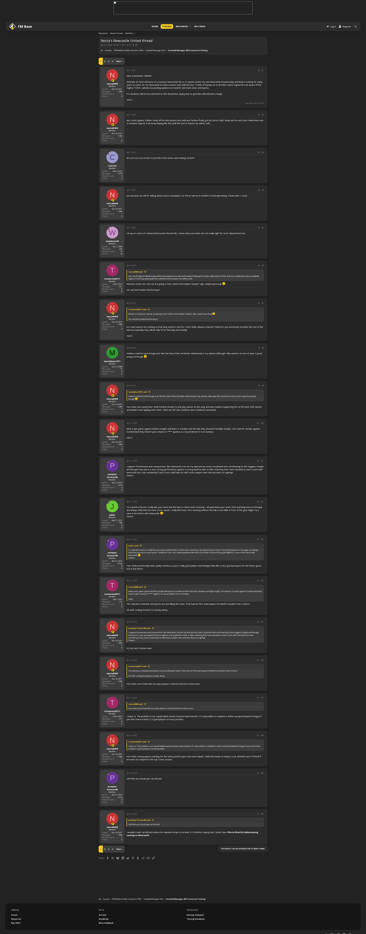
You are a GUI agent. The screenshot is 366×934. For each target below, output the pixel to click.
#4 (263, 175)
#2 (263, 100)
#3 (263, 137)
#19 (262, 758)
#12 (262, 486)
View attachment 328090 (139, 60)
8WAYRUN (355, 926)
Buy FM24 (199, 11)
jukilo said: (133, 530)
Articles (102, 900)
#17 (262, 682)
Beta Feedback (106, 908)
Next (118, 46)
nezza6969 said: (135, 257)
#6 (263, 250)
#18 (262, 720)
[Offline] (108, 57)
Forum (14, 900)
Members (129, 18)
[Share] (259, 55)
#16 (262, 645)
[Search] (356, 11)
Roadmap (104, 904)
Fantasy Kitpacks (195, 900)
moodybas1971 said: (137, 377)
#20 (262, 799)
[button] (190, 11)
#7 (263, 288)
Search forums (116, 18)
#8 (263, 333)
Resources (182, 11)
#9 (263, 370)
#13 (262, 524)
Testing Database (196, 904)
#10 (262, 408)
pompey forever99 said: (139, 613)
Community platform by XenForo (336, 924)
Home (155, 11)
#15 (262, 607)
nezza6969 (108, 30)
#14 (262, 565)
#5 (263, 212)
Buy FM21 (16, 908)
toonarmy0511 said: (137, 294)
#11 (262, 446)
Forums (166, 11)
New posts (103, 18)
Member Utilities (330, 926)
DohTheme (354, 931)
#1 (263, 55)
